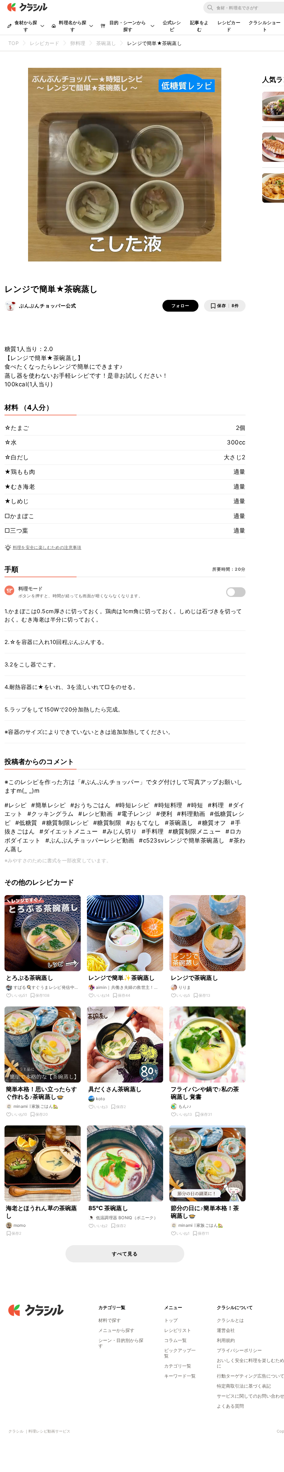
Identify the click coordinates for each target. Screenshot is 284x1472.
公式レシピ (172, 26)
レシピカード (229, 26)
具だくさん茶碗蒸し (115, 1089)
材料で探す (109, 1320)
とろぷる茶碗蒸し (29, 977)
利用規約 (226, 1340)
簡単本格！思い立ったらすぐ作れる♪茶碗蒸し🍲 (41, 1093)
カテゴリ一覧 (177, 1366)
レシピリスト (177, 1330)
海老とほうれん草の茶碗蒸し (41, 1212)
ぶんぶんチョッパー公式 (47, 306)
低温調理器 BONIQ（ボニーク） (127, 1217)
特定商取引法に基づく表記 (244, 1386)
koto (100, 1098)
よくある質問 (230, 1406)
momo (20, 1225)
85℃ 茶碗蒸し (108, 1208)
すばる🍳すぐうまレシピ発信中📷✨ (44, 987)
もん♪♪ (185, 1106)
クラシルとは (230, 1320)
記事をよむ (199, 26)
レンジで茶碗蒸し (194, 977)
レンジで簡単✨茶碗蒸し (121, 977)
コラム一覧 (175, 1340)
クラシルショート (265, 26)
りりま (184, 987)
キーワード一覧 (180, 1376)
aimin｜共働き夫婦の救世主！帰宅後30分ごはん (127, 987)
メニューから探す (116, 1330)
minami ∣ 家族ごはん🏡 (36, 1106)
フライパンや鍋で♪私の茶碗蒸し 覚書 (205, 1093)
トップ (171, 1320)
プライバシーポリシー (239, 1350)
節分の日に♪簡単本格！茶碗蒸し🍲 (205, 1212)
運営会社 (226, 1330)
